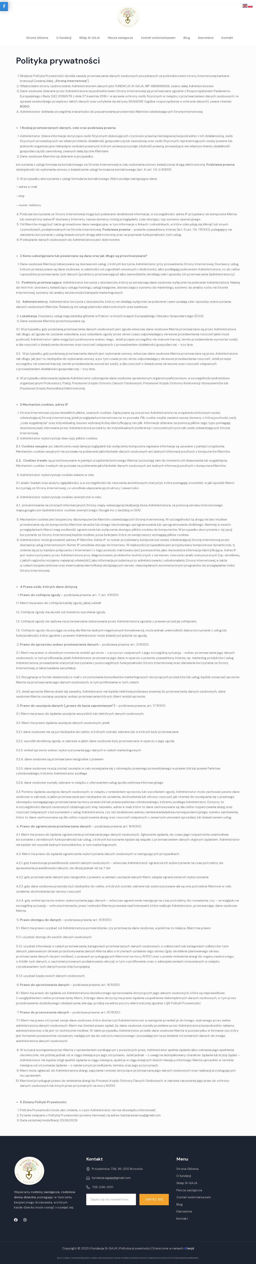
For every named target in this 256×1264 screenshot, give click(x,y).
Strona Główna (37, 38)
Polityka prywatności (134, 1248)
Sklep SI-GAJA (89, 38)
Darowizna (205, 38)
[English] (245, 5)
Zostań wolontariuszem (158, 38)
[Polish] (250, 5)
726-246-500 (102, 1187)
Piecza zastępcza (120, 38)
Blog (186, 38)
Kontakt (227, 38)
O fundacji (63, 38)
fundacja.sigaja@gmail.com (111, 1178)
